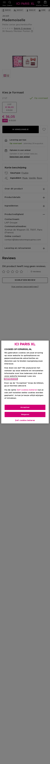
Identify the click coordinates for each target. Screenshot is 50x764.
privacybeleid (11, 379)
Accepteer (25, 407)
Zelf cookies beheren (25, 420)
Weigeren (25, 414)
